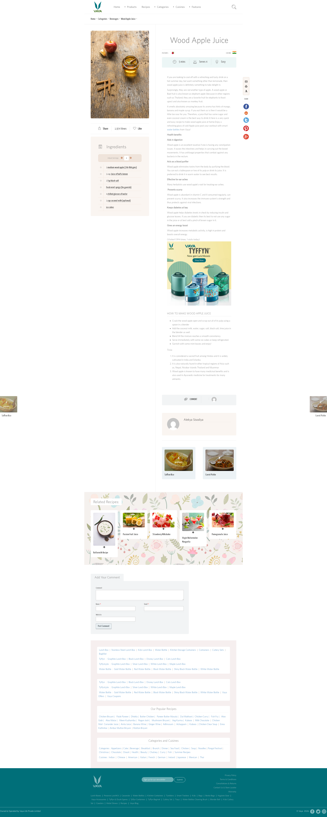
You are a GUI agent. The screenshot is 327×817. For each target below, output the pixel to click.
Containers (204, 650)
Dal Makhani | (186, 716)
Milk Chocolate (202, 720)
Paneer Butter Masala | (168, 716)
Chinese (121, 757)
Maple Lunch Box (177, 664)
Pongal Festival (215, 748)
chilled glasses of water (117, 194)
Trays (177, 799)
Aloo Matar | (112, 720)
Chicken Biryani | (107, 716)
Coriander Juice (111, 724)
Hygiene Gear (223, 795)
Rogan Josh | (144, 720)
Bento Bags (210, 795)
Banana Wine (139, 724)
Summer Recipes (182, 752)
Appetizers (116, 748)
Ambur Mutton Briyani (120, 728)
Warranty (232, 791)
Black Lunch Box (136, 659)
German (161, 757)
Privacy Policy (230, 775)
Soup (193, 748)
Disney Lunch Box (155, 659)
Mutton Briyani (140, 728)
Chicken (185, 748)
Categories (163, 6)
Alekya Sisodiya (193, 419)
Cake (125, 748)
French (152, 757)
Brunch (156, 748)
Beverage (134, 748)
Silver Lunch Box (140, 664)
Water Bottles (138, 795)
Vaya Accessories (98, 799)
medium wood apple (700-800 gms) (122, 167)
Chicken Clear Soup (208, 724)
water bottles (173, 129)
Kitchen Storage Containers (183, 650)
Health (135, 752)
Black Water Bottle (162, 669)
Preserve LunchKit (111, 795)
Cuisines (180, 6)
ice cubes (110, 207)
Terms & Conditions (228, 779)
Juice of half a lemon (119, 174)
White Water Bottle (209, 669)
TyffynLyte (104, 664)
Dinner (165, 748)
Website (99, 615)
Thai (202, 757)
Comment (193, 399)
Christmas (104, 752)
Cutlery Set (167, 799)
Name (98, 604)
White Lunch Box (159, 664)
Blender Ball (215, 799)
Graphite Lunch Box (117, 659)
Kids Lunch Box (145, 650)
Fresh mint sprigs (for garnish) (118, 187)
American (132, 757)
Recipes (146, 6)
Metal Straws (112, 803)
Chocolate (116, 752)
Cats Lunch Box (173, 659)
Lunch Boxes (96, 795)
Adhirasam (168, 724)
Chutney (154, 752)
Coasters (100, 803)
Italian (143, 757)
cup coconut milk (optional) (119, 200)
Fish (170, 752)
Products (132, 6)
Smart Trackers (183, 795)
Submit (180, 779)
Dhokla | (135, 716)
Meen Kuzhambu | (128, 720)
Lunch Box (103, 650)
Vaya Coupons (114, 696)
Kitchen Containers (155, 795)
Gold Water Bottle (122, 669)
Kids (194, 795)
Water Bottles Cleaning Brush (195, 799)
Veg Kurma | (178, 720)
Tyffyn (102, 659)
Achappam (181, 724)
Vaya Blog (134, 803)
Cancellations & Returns (226, 783)
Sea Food (174, 748)
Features (196, 6)
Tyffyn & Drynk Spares (118, 799)
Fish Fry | (215, 716)
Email (146, 604)
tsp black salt (113, 181)
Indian (112, 757)
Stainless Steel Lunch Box (123, 650)
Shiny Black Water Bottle (185, 669)
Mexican (193, 757)
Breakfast (145, 748)
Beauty (144, 752)
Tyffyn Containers (138, 799)
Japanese (181, 757)
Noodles (202, 748)
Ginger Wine (155, 724)
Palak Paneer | (123, 716)
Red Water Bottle (142, 669)
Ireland (171, 757)
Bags (200, 795)
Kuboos (188, 720)
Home (117, 6)
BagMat (103, 653)
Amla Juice (126, 724)
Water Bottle (161, 650)
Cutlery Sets (218, 650)
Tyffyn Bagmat (154, 799)
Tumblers (170, 795)
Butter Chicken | (148, 716)
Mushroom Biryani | (161, 720)
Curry (162, 752)
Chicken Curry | (202, 716)
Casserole (126, 795)
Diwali (126, 752)
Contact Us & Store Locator (225, 787)
